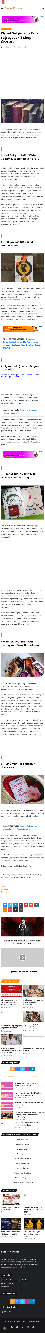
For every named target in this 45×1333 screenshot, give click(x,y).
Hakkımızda (5, 1286)
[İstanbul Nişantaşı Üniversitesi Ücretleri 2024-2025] (7, 1086)
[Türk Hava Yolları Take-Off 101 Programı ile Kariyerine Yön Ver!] (11, 991)
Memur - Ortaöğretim (22, 1178)
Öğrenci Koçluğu (6, 1312)
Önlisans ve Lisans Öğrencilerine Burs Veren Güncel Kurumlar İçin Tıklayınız (20, 376)
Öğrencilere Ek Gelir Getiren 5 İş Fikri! (31, 1026)
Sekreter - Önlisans (22, 1163)
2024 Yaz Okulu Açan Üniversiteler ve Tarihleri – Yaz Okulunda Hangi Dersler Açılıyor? (29, 1114)
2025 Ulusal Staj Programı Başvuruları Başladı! (11, 1027)
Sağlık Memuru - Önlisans (22, 1159)
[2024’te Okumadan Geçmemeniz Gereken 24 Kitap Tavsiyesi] (11, 1039)
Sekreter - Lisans (22, 1149)
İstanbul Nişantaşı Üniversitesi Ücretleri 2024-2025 (27, 1084)
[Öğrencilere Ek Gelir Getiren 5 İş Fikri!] (33, 1016)
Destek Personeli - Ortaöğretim (22, 1182)
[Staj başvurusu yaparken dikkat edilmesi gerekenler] (33, 991)
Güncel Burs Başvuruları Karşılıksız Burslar (15, 1280)
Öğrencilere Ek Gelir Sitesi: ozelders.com (33, 1049)
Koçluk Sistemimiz (7, 1283)
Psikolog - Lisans (22, 1154)
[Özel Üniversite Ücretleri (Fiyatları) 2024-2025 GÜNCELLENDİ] (7, 1096)
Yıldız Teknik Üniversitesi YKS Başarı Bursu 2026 (10, 1233)
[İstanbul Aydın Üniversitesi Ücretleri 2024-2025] (7, 1106)
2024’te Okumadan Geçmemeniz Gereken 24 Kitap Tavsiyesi (11, 1050)
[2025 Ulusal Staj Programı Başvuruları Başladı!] (11, 1017)
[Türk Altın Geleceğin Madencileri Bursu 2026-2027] (34, 1224)
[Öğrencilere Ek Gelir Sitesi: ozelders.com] (33, 1039)
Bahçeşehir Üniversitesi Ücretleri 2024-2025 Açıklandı (28, 1124)
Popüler (11, 1077)
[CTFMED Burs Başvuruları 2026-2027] (11, 1199)
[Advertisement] (22, 75)
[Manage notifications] (5, 1328)
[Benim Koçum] (13, 8)
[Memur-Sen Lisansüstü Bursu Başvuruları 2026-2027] (34, 1199)
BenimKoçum (7, 47)
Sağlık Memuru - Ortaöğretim (22, 1173)
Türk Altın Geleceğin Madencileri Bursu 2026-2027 (33, 1234)
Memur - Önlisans (22, 1168)
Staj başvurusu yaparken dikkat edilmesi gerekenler (33, 1002)
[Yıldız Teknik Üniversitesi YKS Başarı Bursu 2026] (11, 1224)
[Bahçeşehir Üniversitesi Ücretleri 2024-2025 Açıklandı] (7, 1126)
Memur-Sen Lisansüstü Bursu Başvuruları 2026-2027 (33, 1209)
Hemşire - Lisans (22, 1139)
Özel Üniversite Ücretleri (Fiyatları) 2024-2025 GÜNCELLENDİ (28, 1094)
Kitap (9, 29)
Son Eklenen (32, 1077)
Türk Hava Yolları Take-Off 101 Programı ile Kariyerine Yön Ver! (10, 1002)
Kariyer (4, 29)
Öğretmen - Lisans (22, 1144)
